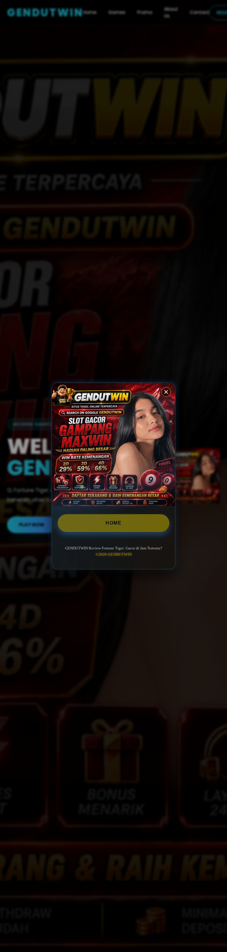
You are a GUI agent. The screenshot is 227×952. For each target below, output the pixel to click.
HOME (113, 522)
